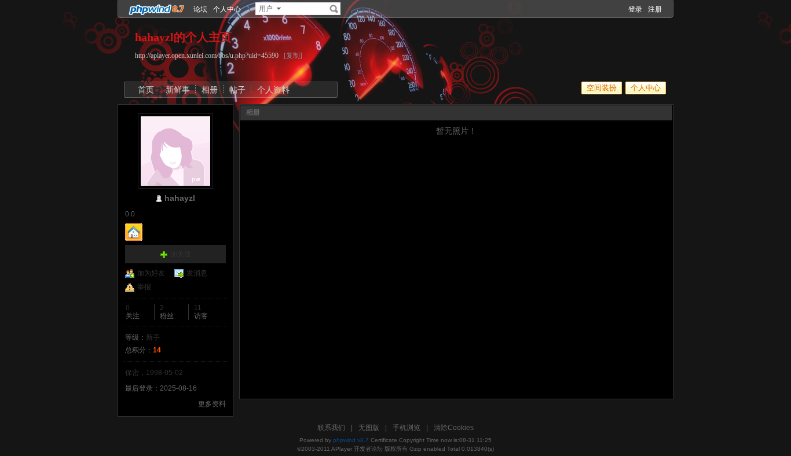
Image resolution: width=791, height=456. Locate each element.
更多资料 (212, 404)
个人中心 (227, 9)
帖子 (237, 89)
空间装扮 (602, 87)
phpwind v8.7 (351, 440)
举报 (144, 287)
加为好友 (151, 273)
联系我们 (331, 428)
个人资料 (273, 89)
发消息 (196, 273)
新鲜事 (178, 89)
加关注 (180, 254)
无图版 (368, 428)
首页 (146, 89)
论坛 (200, 9)
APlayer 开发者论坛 (357, 449)
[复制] (293, 56)
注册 (655, 9)
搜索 (334, 8)
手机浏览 (406, 428)
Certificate (384, 440)
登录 (635, 9)
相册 (210, 89)
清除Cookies (454, 428)
